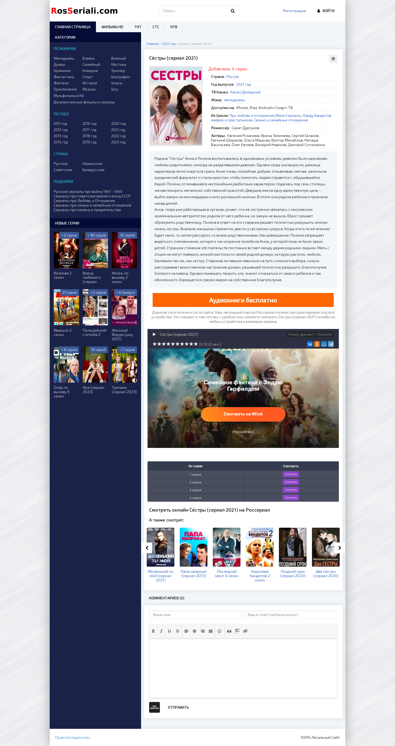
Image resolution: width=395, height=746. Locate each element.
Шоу (114, 89)
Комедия (90, 70)
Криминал (62, 70)
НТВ (173, 26)
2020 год (118, 123)
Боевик (88, 58)
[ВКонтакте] (310, 344)
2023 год (118, 142)
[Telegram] (331, 344)
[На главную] (86, 10)
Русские (61, 163)
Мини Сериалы (288, 115)
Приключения (65, 89)
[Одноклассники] (317, 344)
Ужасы (116, 83)
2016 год (89, 123)
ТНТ (138, 26)
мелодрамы (234, 99)
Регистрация (294, 10)
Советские (63, 170)
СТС (156, 26)
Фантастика (64, 77)
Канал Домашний (245, 92)
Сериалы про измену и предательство (87, 209)
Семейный (91, 64)
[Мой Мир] (324, 344)
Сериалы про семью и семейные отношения (92, 205)
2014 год (61, 142)
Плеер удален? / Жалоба (310, 334)
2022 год (118, 136)
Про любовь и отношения (251, 115)
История (89, 83)
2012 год (61, 130)
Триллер (118, 70)
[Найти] (233, 10)
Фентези (61, 83)
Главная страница (73, 26)
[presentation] (153, 631)
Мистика (118, 64)
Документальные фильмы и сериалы (84, 102)
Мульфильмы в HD (69, 95)
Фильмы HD (112, 26)
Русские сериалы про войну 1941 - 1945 (88, 191)
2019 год (89, 142)
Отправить (178, 707)
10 (195, 344)
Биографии (120, 77)
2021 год (243, 84)
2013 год (61, 136)
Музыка (88, 89)
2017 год (89, 130)
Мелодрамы (64, 58)
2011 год (60, 123)
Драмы (59, 64)
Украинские (92, 163)
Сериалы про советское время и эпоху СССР (92, 196)
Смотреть (291, 474)
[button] (153, 631)
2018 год (89, 136)
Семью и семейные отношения (281, 120)
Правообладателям (72, 737)
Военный (118, 58)
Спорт (87, 77)
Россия (233, 76)
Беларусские (93, 170)
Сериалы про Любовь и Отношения (84, 200)
